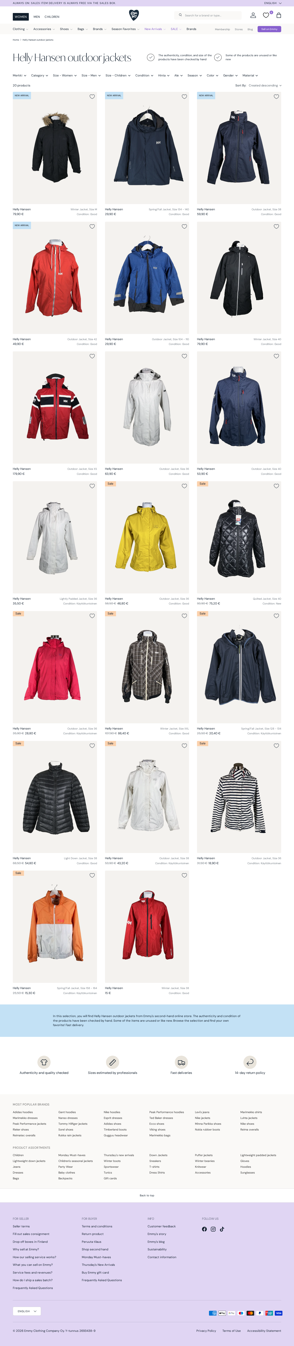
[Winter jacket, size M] (55, 148)
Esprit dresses (113, 1118)
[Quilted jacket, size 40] (239, 537)
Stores (239, 29)
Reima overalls (249, 1129)
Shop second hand (95, 1249)
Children (52, 17)
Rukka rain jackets (69, 1135)
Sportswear (111, 1167)
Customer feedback (162, 1226)
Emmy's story (157, 1234)
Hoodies (245, 1167)
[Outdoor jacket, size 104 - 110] (147, 278)
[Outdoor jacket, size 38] (239, 148)
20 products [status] (21, 85)
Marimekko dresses (25, 1118)
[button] (278, 15)
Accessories (42, 29)
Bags (81, 29)
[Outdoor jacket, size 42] (55, 278)
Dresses (18, 1172)
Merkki (17, 75)
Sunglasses (247, 1172)
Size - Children (116, 75)
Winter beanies (205, 1161)
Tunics (108, 1172)
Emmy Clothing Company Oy (44, 1331)
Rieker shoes (21, 1129)
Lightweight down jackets (29, 1161)
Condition (142, 75)
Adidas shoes (112, 1124)
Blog (250, 29)
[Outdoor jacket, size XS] (55, 407)
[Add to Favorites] (92, 96)
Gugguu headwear (116, 1135)
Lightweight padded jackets (258, 1155)
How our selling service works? (34, 1257)
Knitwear (200, 1167)
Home (16, 39)
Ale (176, 75)
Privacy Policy (206, 1331)
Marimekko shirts (251, 1112)
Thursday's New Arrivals (98, 1265)
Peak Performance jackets (29, 1124)
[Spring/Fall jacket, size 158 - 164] (55, 927)
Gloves (244, 1161)
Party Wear (65, 1167)
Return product (93, 1234)
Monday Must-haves (71, 1155)
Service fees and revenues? (32, 1273)
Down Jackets (158, 1155)
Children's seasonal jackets (75, 1161)
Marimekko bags (159, 1135)
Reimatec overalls (24, 1135)
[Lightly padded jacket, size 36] (55, 537)
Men (37, 17)
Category (37, 75)
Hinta (162, 75)
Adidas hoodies (23, 1112)
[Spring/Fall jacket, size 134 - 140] (147, 148)
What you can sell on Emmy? (33, 1265)
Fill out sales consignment (31, 1234)
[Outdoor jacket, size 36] (147, 407)
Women (21, 17)
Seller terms (21, 1226)
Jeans (16, 1167)
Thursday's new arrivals (119, 1155)
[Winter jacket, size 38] (147, 927)
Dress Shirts (157, 1172)
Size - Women (63, 75)
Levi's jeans (202, 1112)
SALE (174, 29)
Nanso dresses (68, 1118)
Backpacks (65, 1178)
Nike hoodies (112, 1112)
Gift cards (110, 1178)
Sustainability (157, 1249)
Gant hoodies (67, 1112)
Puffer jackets (204, 1155)
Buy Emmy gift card (95, 1273)
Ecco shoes (156, 1124)
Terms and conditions (97, 1226)
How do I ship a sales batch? (33, 1280)
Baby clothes (66, 1172)
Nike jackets (202, 1118)
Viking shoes (157, 1129)
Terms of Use (231, 1331)
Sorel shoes (65, 1129)
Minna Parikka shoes (208, 1124)
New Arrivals (153, 29)
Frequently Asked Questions (33, 1288)
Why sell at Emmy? (26, 1249)
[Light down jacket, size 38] (55, 797)
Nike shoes (247, 1124)
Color (210, 75)
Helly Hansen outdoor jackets (38, 39)
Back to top (147, 1195)
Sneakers (155, 1161)
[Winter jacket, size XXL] (147, 667)
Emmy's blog (156, 1242)
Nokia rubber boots (207, 1129)
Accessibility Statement (264, 1331)
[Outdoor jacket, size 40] (239, 407)
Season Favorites (124, 29)
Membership (222, 29)
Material (248, 75)
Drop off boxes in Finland (30, 1242)
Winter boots (112, 1161)
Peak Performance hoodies (166, 1112)
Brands (98, 29)
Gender (228, 75)
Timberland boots (115, 1129)
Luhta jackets (248, 1118)
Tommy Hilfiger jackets (72, 1124)
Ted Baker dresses (161, 1118)
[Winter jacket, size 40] (239, 278)
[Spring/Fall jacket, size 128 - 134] (239, 667)
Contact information (162, 1257)
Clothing (19, 29)
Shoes (64, 29)
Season (193, 75)
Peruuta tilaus (91, 1242)
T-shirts (154, 1167)
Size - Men (89, 75)
